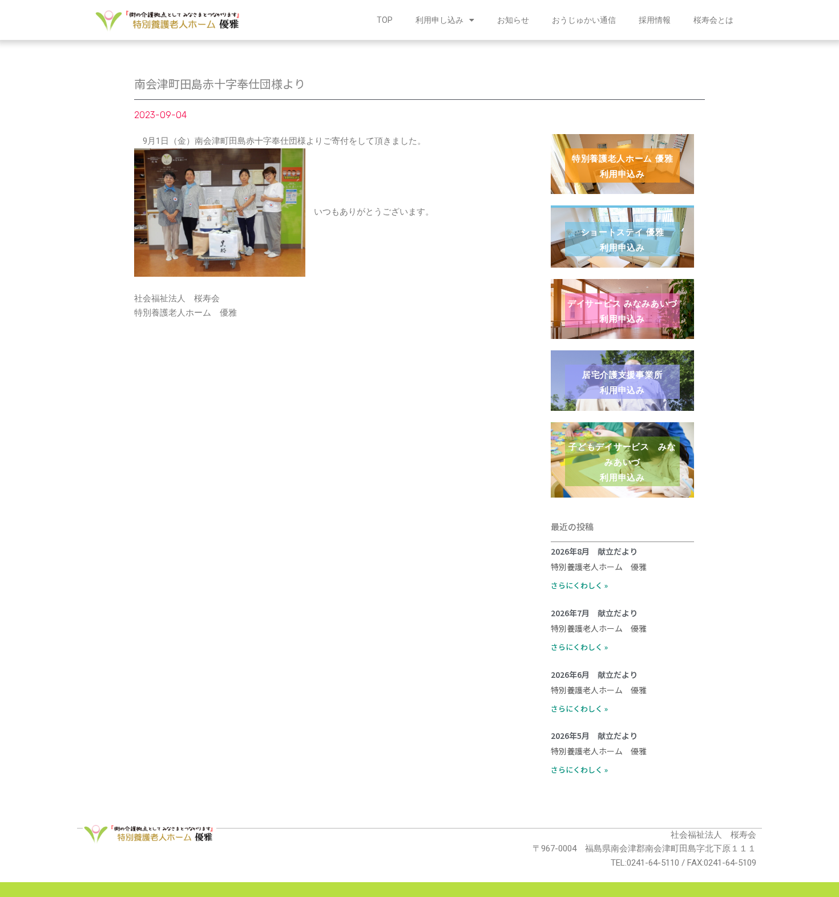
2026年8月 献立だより (594, 551)
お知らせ (513, 20)
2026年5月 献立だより (594, 735)
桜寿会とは (713, 20)
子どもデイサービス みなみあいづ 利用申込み (622, 462)
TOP (385, 20)
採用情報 (655, 20)
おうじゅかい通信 (584, 20)
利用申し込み (439, 20)
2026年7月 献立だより (594, 613)
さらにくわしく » (579, 585)
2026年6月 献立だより (594, 674)
